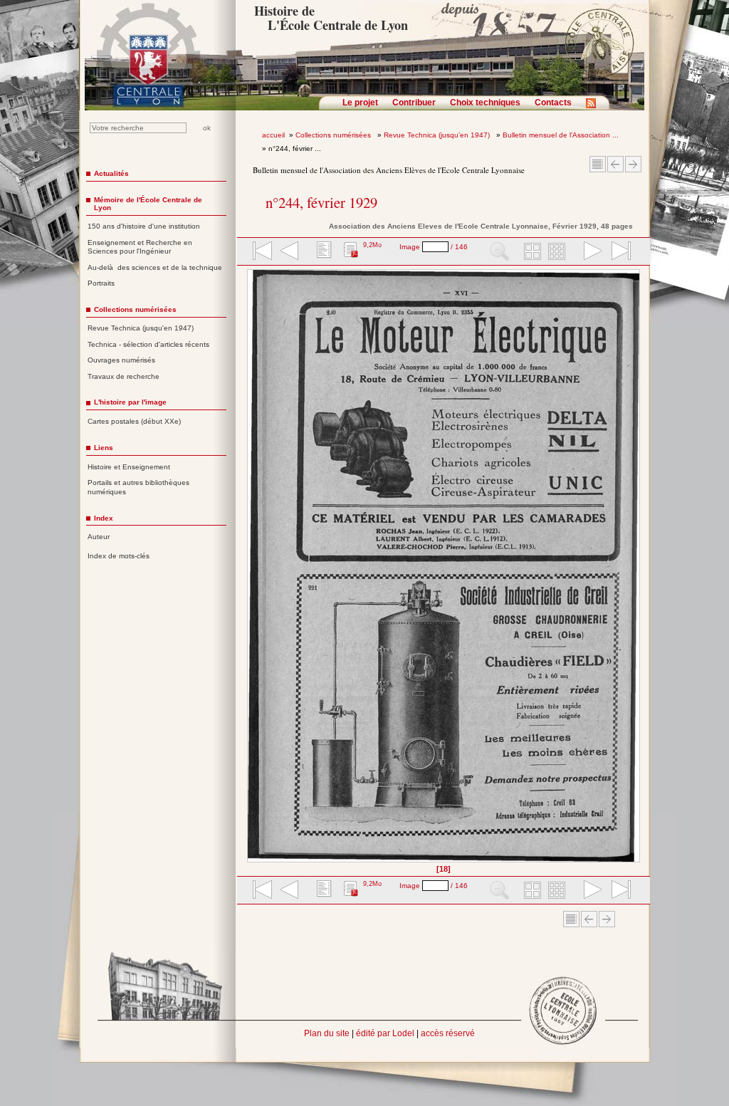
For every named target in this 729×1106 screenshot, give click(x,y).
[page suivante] (589, 252)
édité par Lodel (385, 1033)
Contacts (553, 103)
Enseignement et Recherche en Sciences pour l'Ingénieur (140, 247)
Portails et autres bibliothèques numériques (138, 487)
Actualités (111, 173)
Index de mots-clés (119, 556)
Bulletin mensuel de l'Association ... (561, 135)
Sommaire (597, 164)
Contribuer (414, 103)
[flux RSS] (594, 108)
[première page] (261, 252)
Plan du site (327, 1033)
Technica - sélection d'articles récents (148, 344)
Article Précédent (615, 164)
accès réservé (448, 1033)
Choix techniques (485, 103)
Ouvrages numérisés (121, 360)
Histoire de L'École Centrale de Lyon (330, 17)
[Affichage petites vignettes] (559, 252)
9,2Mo (372, 245)
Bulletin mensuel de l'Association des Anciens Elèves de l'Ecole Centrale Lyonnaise (389, 170)
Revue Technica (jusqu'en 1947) (438, 135)
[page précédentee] (290, 252)
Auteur (99, 537)
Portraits (101, 283)
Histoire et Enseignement (129, 467)
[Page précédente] (251, 571)
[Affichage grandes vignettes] (530, 252)
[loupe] (499, 252)
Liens (103, 448)
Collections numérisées (334, 135)
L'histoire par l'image (130, 402)
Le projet (360, 103)
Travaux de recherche (123, 376)
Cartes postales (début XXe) (134, 421)
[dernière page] (616, 252)
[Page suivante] (636, 571)
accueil (273, 135)
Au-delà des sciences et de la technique (155, 267)
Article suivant (633, 164)
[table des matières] (322, 252)
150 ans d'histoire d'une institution (144, 226)
